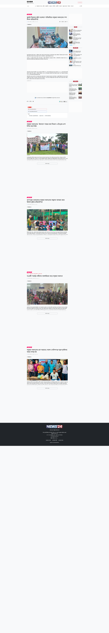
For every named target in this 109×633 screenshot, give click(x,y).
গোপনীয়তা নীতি (54, 440)
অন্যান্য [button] (72, 6)
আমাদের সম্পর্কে (48, 440)
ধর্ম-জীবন (53, 6)
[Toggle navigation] (28, 6)
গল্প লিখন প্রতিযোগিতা (48, 115)
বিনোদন (69, 6)
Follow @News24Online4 (33, 111)
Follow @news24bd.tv (32, 109)
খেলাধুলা (50, 6)
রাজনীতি (57, 6)
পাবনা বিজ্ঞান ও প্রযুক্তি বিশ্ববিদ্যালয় (33, 115)
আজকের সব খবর (39, 6)
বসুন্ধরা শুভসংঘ (65, 6)
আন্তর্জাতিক (46, 6)
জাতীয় (44, 6)
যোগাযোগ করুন (60, 440)
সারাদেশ (60, 6)
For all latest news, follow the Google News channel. (48, 97)
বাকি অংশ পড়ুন (47, 163)
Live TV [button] (79, 2)
